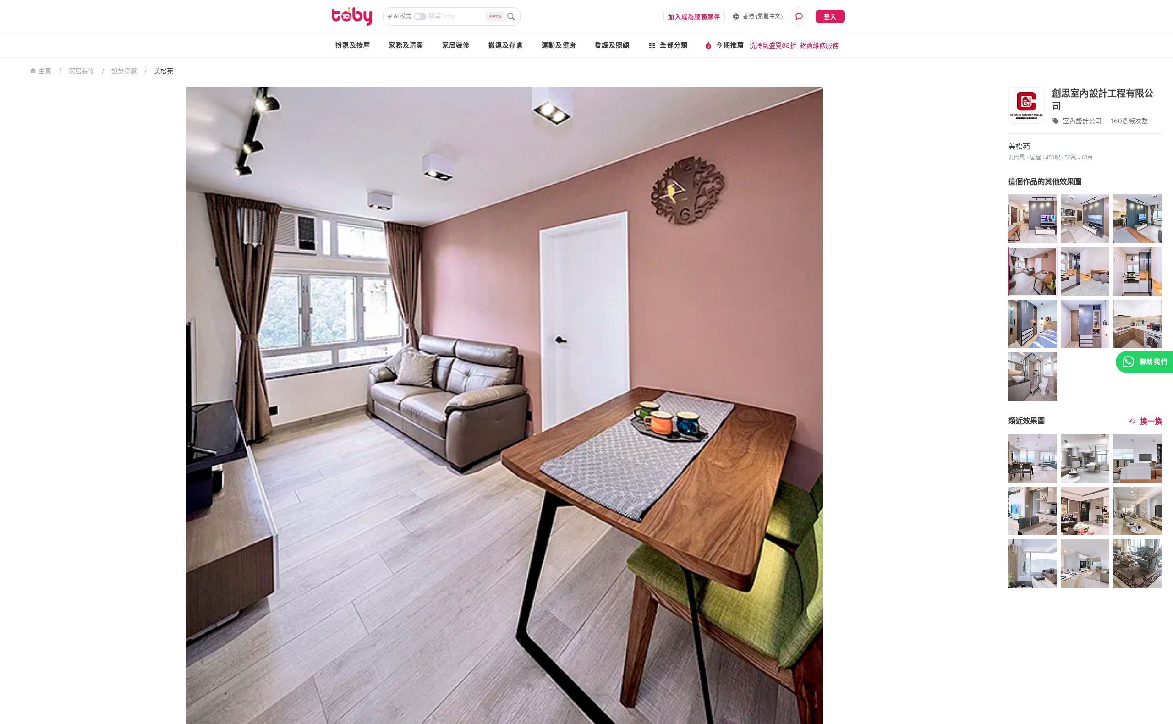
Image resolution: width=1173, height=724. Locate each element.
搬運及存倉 (505, 45)
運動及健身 (559, 45)
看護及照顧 (612, 45)
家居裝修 (456, 45)
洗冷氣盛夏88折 (773, 45)
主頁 (45, 71)
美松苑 (163, 71)
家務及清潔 (406, 45)
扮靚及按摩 (352, 45)
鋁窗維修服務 (819, 45)
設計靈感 (124, 71)
